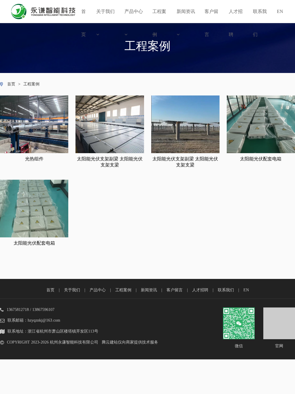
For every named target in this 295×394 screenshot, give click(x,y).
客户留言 (211, 16)
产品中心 (133, 11)
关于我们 (105, 11)
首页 (83, 16)
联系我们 (260, 16)
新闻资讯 (186, 11)
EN (280, 11)
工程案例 (159, 16)
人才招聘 (236, 16)
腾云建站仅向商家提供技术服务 (130, 342)
